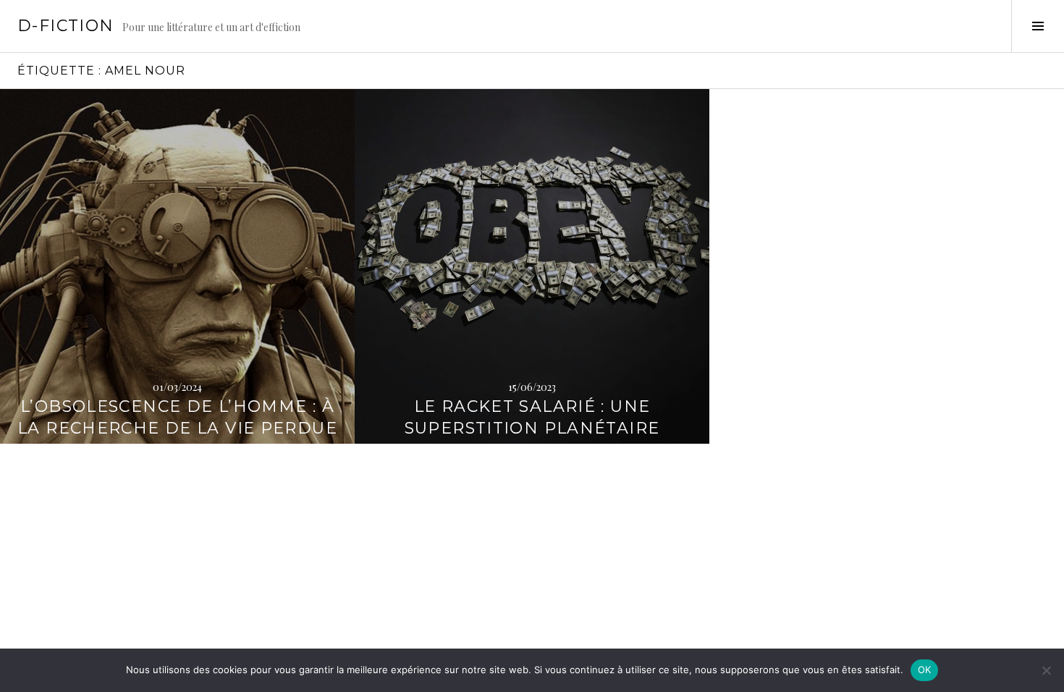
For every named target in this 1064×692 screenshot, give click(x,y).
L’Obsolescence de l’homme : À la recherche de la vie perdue (177, 417)
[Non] (1046, 670)
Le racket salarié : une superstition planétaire (532, 417)
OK (925, 669)
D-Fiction (65, 25)
